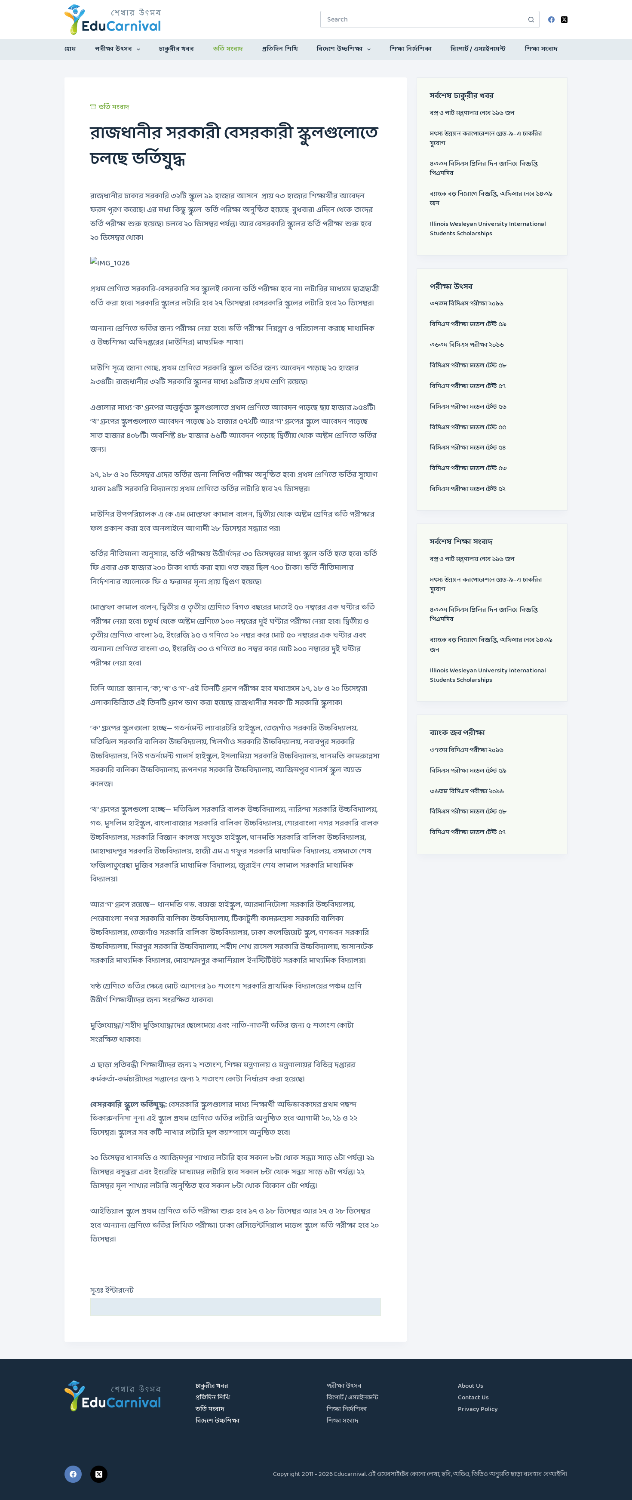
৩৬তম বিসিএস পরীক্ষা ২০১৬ (467, 345)
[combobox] (422, 19)
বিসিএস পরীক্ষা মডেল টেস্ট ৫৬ (468, 407)
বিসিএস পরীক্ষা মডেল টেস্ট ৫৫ (468, 427)
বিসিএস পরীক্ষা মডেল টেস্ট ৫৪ (468, 448)
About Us (470, 1386)
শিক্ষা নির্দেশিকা (411, 49)
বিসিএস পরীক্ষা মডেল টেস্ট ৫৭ (468, 386)
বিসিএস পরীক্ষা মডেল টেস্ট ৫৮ (468, 365)
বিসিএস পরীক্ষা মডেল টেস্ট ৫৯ (468, 324)
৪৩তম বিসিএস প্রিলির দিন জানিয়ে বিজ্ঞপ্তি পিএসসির (484, 169)
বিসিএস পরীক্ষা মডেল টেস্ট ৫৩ (468, 468)
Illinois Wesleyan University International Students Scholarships (488, 229)
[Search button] (531, 19)
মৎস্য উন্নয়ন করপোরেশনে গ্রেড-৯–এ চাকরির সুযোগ (486, 139)
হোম (70, 49)
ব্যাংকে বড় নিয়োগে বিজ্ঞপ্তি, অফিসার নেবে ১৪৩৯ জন (491, 199)
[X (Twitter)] (564, 19)
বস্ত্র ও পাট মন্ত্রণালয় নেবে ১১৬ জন (472, 113)
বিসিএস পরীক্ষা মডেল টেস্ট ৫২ (468, 489)
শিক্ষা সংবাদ (541, 49)
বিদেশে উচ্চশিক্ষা (339, 49)
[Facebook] (551, 19)
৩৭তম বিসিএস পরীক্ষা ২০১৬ (466, 304)
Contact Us (473, 1397)
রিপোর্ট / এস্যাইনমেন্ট (478, 49)
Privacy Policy (478, 1409)
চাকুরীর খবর (176, 49)
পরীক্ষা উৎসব (113, 49)
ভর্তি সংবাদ (228, 49)
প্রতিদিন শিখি (280, 49)
